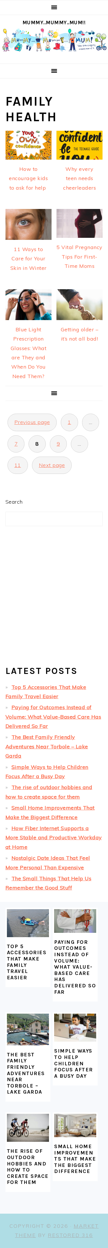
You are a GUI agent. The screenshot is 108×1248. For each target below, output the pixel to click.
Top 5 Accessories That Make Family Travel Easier (27, 962)
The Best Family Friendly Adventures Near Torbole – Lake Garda (46, 746)
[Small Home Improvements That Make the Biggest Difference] (75, 1125)
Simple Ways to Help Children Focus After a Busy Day (73, 1063)
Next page (52, 465)
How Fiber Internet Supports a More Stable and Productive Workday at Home (53, 837)
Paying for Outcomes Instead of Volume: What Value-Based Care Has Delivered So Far (53, 716)
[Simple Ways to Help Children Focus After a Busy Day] (75, 1028)
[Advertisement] (54, 601)
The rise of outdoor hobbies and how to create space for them (28, 1166)
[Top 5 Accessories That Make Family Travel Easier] (28, 923)
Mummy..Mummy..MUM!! (54, 22)
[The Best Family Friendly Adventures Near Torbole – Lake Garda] (28, 1029)
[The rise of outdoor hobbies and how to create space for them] (28, 1128)
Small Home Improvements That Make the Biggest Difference (75, 1158)
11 (17, 465)
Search (14, 501)
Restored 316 (70, 1235)
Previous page (32, 422)
